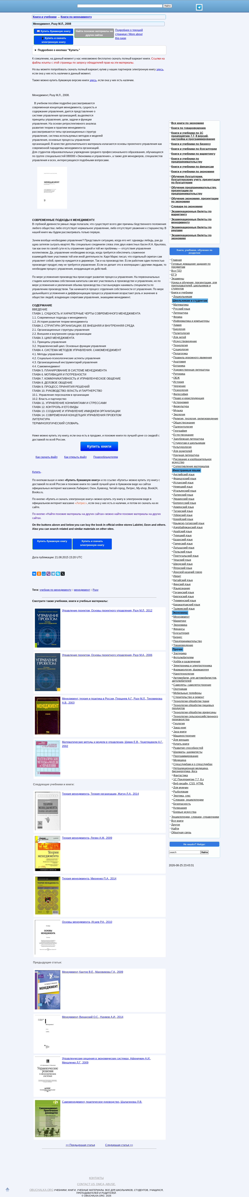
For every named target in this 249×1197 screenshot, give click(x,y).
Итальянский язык (184, 490)
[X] (63, 574)
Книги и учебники (182, 292)
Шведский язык (183, 563)
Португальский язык (186, 555)
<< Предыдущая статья (80, 1145)
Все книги (177, 820)
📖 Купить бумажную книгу (53, 31)
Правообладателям (105, 457)
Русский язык (181, 308)
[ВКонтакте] (34, 574)
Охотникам (180, 689)
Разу (95, 589)
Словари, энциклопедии (188, 799)
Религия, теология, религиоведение (195, 418)
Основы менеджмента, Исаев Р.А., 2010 (87, 921)
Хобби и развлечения (186, 661)
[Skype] (58, 574)
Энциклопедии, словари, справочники (195, 816)
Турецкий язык (182, 535)
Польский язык (182, 551)
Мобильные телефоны (187, 693)
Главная (176, 260)
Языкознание (181, 588)
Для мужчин (180, 787)
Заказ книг (179, 727)
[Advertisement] (133, 113)
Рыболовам (180, 791)
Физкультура (181, 406)
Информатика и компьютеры (191, 321)
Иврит (177, 576)
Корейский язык (183, 519)
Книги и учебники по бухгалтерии (194, 148)
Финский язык (182, 584)
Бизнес (177, 637)
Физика (177, 316)
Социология (181, 349)
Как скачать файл (46, 457)
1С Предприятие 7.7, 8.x (188, 779)
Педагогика (180, 353)
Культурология (182, 447)
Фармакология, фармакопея (191, 669)
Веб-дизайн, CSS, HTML (188, 783)
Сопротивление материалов (191, 466)
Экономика (180, 624)
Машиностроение (184, 735)
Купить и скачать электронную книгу (92, 543)
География (180, 430)
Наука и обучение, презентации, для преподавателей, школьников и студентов (194, 285)
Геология (179, 723)
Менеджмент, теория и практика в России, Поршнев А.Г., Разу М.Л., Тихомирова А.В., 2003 (112, 700)
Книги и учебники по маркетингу (193, 153)
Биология (179, 329)
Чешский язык (182, 559)
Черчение (179, 386)
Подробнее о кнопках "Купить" (59, 50)
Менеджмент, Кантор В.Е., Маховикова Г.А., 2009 (92, 971)
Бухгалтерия (181, 633)
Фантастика (180, 775)
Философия (180, 394)
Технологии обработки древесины (194, 712)
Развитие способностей (188, 747)
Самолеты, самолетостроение (192, 684)
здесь (159, 69)
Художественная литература (191, 369)
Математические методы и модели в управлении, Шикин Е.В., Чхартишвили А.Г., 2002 (112, 744)
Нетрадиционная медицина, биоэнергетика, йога (190, 770)
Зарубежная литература (188, 438)
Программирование (185, 756)
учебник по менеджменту (55, 589)
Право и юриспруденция (188, 398)
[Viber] (48, 574)
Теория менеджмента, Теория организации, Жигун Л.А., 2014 (100, 793)
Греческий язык (183, 543)
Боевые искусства (184, 812)
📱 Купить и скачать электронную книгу (53, 40)
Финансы (179, 629)
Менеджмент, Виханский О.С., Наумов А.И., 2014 (92, 1017)
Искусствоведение (185, 341)
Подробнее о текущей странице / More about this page (129, 34)
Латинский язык (183, 494)
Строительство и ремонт (188, 697)
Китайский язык (183, 580)
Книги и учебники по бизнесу (191, 143)
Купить (36, 471)
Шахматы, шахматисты (187, 752)
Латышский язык (183, 547)
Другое (175, 824)
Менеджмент (181, 616)
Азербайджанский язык (188, 527)
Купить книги (99, 446)
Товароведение (183, 645)
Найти (175, 828)
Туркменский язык (184, 600)
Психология (180, 390)
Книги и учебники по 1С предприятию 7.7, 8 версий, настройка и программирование (193, 135)
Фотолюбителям (183, 657)
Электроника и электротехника (192, 665)
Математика (181, 304)
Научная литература (186, 455)
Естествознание (183, 434)
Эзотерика (179, 653)
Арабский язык (182, 531)
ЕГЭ (174, 274)
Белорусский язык (184, 503)
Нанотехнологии (183, 673)
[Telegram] (53, 574)
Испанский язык (183, 482)
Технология (180, 345)
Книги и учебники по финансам (192, 166)
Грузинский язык (183, 592)
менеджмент (82, 589)
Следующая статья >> (119, 1145)
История (178, 382)
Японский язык (182, 568)
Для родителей (182, 451)
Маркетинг (179, 620)
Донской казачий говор (187, 572)
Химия (177, 325)
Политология (181, 333)
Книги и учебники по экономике (192, 171)
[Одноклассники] (39, 574)
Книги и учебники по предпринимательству (186, 160)
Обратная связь (181, 832)
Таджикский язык (184, 608)
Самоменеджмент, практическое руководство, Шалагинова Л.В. (102, 1101)
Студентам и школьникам (189, 443)
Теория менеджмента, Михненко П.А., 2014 (89, 878)
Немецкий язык (183, 486)
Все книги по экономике (187, 123)
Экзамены (177, 278)
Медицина (179, 760)
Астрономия (181, 402)
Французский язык (184, 478)
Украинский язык (183, 498)
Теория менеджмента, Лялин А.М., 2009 (87, 837)
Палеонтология (183, 426)
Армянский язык (183, 507)
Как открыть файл (75, 457)
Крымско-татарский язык (188, 523)
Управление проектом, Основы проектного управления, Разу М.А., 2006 (107, 655)
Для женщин (181, 739)
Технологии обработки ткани (191, 701)
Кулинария (180, 807)
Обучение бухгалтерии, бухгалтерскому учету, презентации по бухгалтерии (195, 179)
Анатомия (179, 361)
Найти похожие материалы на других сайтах (94, 33)
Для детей (179, 337)
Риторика (179, 373)
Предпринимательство (187, 641)
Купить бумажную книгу (52, 541)
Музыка (178, 410)
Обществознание (184, 422)
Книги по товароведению (188, 128)
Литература (180, 312)
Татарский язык (183, 511)
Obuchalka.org (41, 1190)
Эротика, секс (182, 795)
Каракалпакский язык (186, 604)
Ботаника (179, 365)
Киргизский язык (183, 596)
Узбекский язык (182, 515)
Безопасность (182, 803)
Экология (179, 414)
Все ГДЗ (176, 270)
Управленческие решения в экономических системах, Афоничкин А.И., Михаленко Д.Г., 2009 (106, 1060)
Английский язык (183, 474)
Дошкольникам (182, 296)
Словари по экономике (187, 206)
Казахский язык (183, 539)
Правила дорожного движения (192, 357)
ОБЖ (176, 377)
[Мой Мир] (44, 574)
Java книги (179, 731)
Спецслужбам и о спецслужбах (192, 764)
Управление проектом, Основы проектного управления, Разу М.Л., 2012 (107, 610)
